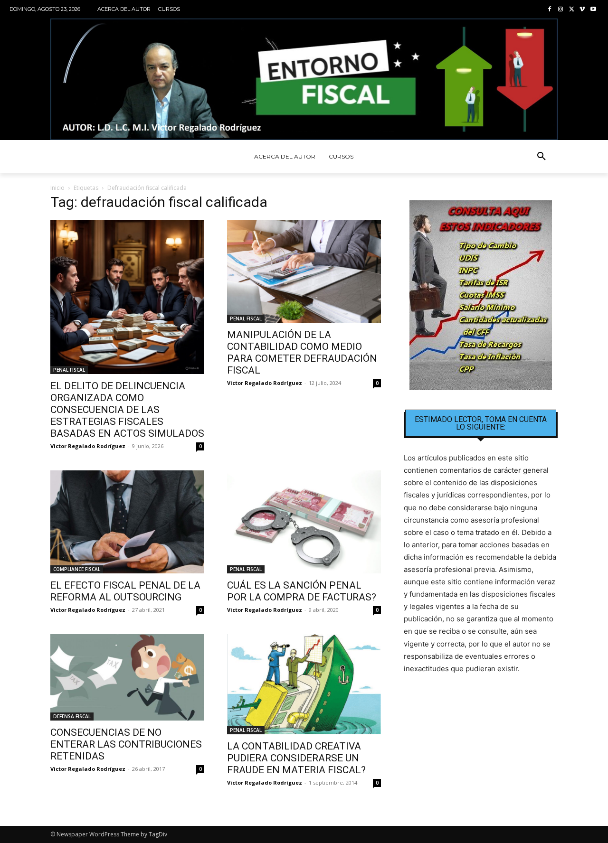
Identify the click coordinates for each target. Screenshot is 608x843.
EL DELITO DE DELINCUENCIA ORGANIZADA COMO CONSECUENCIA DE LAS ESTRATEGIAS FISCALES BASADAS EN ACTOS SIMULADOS (127, 409)
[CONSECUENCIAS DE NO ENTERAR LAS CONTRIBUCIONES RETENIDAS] (127, 677)
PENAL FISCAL (69, 369)
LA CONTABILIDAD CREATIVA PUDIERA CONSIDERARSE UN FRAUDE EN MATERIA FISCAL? (296, 758)
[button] (541, 156)
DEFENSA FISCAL (72, 716)
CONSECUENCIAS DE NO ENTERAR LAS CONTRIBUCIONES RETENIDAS (126, 744)
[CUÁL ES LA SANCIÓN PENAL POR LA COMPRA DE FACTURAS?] (304, 521)
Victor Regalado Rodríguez (87, 446)
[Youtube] (593, 9)
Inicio (57, 188)
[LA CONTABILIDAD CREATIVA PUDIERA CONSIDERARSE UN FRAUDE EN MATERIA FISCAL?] (304, 684)
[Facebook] (549, 9)
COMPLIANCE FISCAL (76, 569)
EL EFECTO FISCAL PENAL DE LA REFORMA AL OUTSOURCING (125, 591)
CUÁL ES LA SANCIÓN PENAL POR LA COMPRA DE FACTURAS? (301, 591)
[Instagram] (560, 9)
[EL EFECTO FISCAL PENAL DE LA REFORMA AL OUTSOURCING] (127, 521)
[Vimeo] (582, 9)
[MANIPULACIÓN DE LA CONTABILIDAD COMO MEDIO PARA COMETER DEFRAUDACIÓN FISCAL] (304, 271)
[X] (571, 9)
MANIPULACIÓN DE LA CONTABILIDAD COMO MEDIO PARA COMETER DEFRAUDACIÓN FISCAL (302, 352)
